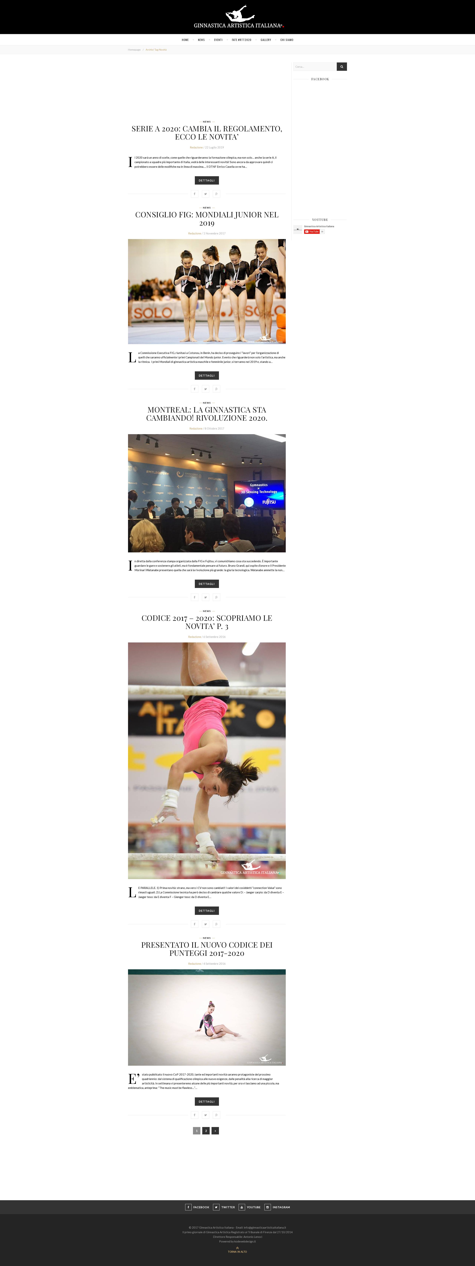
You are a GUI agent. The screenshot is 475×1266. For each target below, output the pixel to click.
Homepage (134, 49)
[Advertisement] (207, 88)
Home (185, 40)
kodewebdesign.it (245, 1241)
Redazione (196, 147)
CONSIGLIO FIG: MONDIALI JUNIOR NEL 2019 (207, 218)
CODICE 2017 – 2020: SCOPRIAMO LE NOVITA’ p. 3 (207, 622)
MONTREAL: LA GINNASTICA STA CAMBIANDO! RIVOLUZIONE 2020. (207, 413)
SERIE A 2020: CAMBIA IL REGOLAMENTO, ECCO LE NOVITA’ (207, 132)
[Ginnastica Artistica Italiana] (237, 17)
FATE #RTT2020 (241, 40)
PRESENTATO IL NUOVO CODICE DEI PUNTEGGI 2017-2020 (207, 948)
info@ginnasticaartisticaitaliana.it (265, 1227)
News (201, 40)
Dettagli (207, 180)
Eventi (218, 40)
